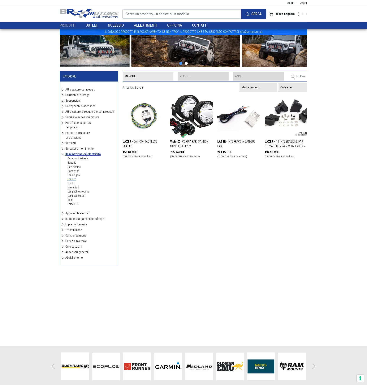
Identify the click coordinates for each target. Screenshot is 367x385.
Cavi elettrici (74, 167)
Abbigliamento (74, 257)
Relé (70, 199)
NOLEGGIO (116, 25)
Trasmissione (73, 230)
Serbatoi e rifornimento (79, 148)
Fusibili (71, 183)
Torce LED (73, 204)
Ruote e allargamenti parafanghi (85, 219)
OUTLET (92, 25)
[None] (180, 63)
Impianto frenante (76, 224)
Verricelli (70, 143)
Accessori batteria (77, 158)
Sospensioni (72, 100)
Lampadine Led (75, 195)
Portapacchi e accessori (80, 106)
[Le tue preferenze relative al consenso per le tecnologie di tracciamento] (360, 378)
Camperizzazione (75, 235)
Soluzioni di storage (77, 95)
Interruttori (73, 187)
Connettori (73, 171)
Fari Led (71, 179)
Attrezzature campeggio (80, 89)
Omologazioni (73, 246)
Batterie (71, 162)
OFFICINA (175, 25)
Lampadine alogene (78, 191)
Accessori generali (76, 252)
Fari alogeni (73, 175)
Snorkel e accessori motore (82, 117)
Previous (53, 366)
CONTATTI (199, 25)
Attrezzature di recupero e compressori (89, 111)
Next (314, 366)
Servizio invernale (76, 241)
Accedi (303, 2)
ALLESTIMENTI (146, 25)
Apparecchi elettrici (77, 213)
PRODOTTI (68, 25)
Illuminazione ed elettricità (83, 154)
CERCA (256, 14)
